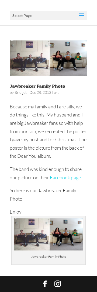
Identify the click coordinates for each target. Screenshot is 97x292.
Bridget (21, 92)
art (56, 92)
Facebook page (65, 177)
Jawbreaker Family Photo (37, 86)
